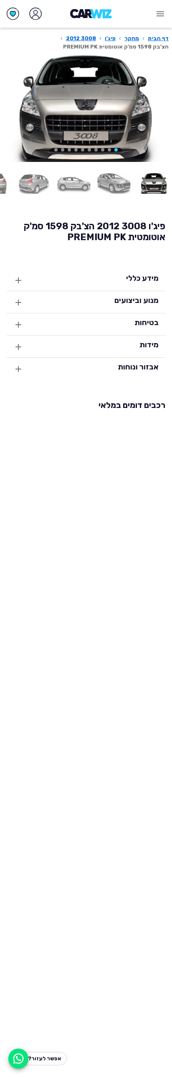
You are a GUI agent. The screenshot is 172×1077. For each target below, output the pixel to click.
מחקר (131, 38)
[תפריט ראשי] (160, 14)
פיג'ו (110, 38)
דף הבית (158, 38)
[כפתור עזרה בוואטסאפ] (18, 1059)
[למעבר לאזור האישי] (35, 14)
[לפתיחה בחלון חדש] (154, 183)
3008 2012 (81, 38)
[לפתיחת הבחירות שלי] (13, 14)
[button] (116, 149)
